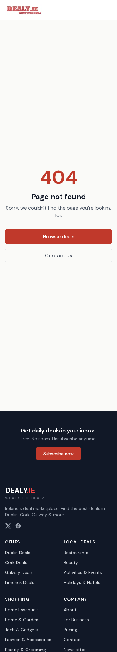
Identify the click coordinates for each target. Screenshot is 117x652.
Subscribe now (58, 453)
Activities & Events (83, 572)
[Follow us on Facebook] (18, 526)
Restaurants (76, 552)
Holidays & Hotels (82, 582)
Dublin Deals (17, 552)
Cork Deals (16, 562)
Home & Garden (21, 619)
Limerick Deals (19, 582)
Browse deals (58, 236)
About (70, 610)
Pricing (70, 629)
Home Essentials (22, 610)
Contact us (58, 255)
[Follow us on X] (8, 526)
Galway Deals (19, 572)
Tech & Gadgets (21, 629)
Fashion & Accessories (28, 639)
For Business (76, 619)
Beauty (71, 562)
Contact (72, 639)
